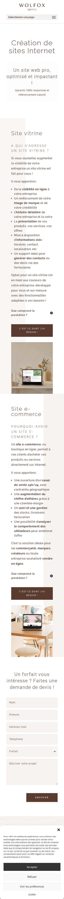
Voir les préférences (32, 886)
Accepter (32, 867)
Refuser (32, 876)
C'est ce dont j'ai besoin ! (32, 330)
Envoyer (42, 797)
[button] (58, 830)
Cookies (32, 894)
